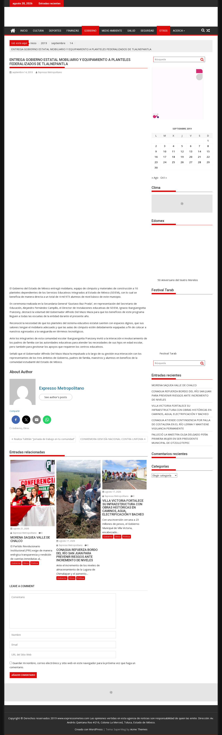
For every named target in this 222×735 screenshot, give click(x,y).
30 (156, 167)
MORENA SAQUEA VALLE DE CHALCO (174, 385)
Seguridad (147, 30)
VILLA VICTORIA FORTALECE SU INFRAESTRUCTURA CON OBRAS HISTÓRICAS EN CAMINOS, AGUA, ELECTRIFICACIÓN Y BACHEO (181, 410)
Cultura (38, 30)
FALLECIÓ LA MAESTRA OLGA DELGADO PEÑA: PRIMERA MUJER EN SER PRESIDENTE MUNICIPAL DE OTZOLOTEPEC (180, 438)
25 (173, 162)
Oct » (163, 177)
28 (199, 162)
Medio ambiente (112, 30)
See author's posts (55, 397)
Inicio (24, 30)
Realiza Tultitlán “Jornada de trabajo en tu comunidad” (44, 439)
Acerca (178, 30)
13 (190, 151)
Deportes (55, 30)
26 (182, 162)
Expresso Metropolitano (50, 72)
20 (190, 156)
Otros (163, 30)
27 (190, 162)
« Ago (155, 177)
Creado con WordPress (89, 729)
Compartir (15, 411)
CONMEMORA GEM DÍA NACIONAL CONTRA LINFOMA (111, 439)
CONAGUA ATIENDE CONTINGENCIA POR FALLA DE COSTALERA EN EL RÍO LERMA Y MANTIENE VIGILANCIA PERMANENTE (181, 424)
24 (164, 162)
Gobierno (90, 30)
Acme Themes (138, 729)
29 (208, 162)
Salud (131, 30)
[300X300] (178, 118)
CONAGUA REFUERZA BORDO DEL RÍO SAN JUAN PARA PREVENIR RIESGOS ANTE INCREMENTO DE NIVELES (181, 395)
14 (199, 151)
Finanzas (73, 30)
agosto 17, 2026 (67, 540)
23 (156, 162)
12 (182, 151)
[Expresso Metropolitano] (13, 30)
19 (182, 156)
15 (208, 151)
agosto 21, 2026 (21, 528)
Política (34, 563)
